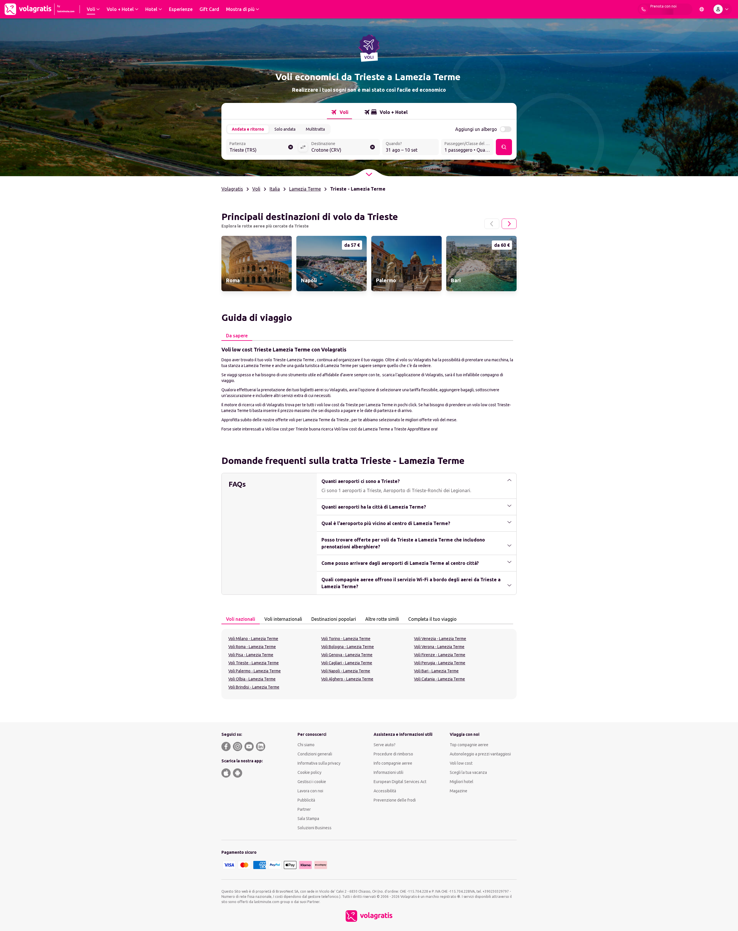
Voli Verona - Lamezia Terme (439, 646)
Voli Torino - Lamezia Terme (345, 638)
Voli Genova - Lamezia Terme (346, 654)
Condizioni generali (315, 754)
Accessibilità (385, 791)
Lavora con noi (310, 791)
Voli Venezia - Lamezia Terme (440, 638)
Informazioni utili (388, 772)
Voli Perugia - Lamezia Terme (439, 663)
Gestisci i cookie (312, 781)
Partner (304, 809)
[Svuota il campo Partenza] (290, 147)
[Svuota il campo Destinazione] (372, 147)
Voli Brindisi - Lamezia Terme (253, 687)
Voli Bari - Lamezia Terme (436, 671)
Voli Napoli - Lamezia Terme (345, 671)
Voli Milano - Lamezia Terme (253, 638)
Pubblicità (306, 800)
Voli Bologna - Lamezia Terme (347, 646)
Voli (256, 188)
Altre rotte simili (382, 619)
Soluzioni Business (315, 827)
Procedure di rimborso (393, 754)
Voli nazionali (240, 619)
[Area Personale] (722, 9)
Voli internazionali (283, 619)
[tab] (339, 112)
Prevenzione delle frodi (395, 800)
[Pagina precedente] (491, 224)
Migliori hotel (461, 781)
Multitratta (315, 129)
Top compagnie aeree (469, 744)
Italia (275, 188)
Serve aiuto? (385, 744)
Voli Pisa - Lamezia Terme (250, 654)
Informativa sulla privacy (319, 763)
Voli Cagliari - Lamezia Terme (346, 663)
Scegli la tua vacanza (468, 772)
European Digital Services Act (400, 781)
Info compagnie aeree (393, 763)
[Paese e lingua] (701, 9)
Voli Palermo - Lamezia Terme (254, 671)
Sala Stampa (308, 818)
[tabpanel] (369, 388)
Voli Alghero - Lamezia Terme (347, 679)
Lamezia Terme (305, 188)
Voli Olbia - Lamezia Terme (252, 679)
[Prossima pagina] (509, 224)
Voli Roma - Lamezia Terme (252, 646)
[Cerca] (504, 147)
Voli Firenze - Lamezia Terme (439, 654)
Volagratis (232, 188)
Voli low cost (461, 763)
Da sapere (237, 335)
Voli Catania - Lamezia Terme (439, 679)
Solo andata (284, 129)
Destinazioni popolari (333, 619)
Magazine (458, 791)
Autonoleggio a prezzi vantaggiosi (480, 754)
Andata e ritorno (248, 129)
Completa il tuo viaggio (432, 619)
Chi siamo (306, 744)
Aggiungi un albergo (476, 129)
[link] (256, 263)
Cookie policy (309, 772)
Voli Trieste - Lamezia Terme (253, 663)
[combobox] (262, 147)
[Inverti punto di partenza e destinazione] (303, 147)
